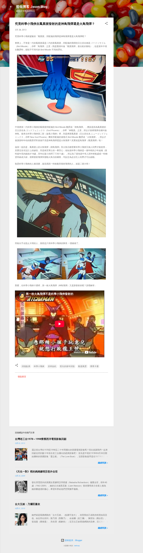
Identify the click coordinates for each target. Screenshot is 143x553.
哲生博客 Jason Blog (31, 7)
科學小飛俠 (39, 366)
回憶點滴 (26, 366)
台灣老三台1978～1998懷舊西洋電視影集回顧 (40, 438)
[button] (106, 24)
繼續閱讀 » (103, 463)
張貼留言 (22, 376)
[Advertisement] (125, 59)
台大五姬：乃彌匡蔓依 (27, 504)
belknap (77, 546)
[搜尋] (132, 7)
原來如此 (52, 366)
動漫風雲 (82, 366)
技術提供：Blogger (73, 540)
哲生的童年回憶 (67, 366)
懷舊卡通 (94, 366)
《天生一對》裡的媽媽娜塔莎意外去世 (36, 471)
